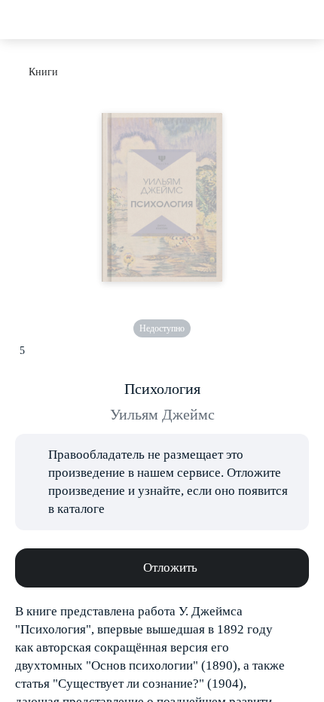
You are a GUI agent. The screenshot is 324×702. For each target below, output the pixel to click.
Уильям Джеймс (162, 414)
